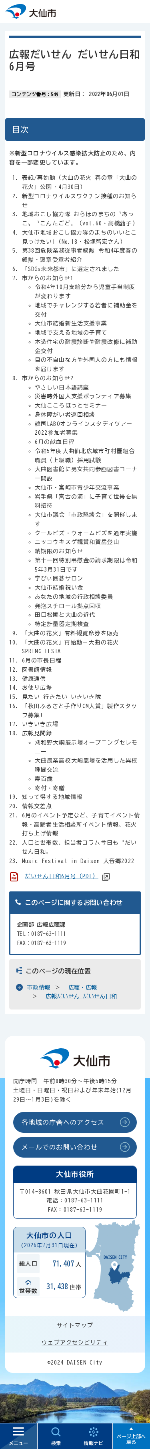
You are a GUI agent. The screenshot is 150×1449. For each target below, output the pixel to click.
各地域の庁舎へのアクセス (63, 1122)
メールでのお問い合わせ (60, 1147)
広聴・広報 (82, 987)
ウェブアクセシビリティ (75, 1342)
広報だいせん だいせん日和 (81, 996)
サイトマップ (75, 1325)
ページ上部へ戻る (131, 1439)
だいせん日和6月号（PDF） (61, 876)
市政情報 (38, 987)
